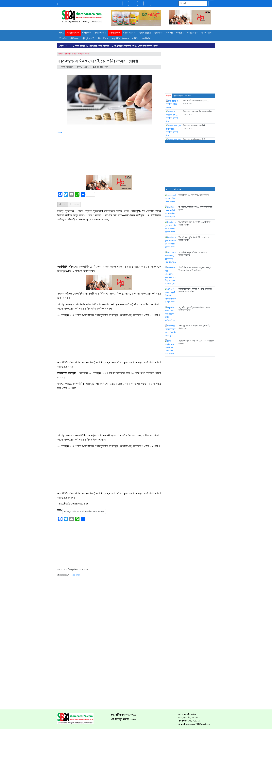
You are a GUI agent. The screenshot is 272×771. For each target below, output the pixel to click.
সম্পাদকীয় (179, 33)
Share (59, 132)
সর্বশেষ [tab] (168, 96)
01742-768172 (193, 721)
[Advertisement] (109, 154)
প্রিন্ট (106, 67)
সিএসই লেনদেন (206, 33)
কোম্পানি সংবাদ (114, 33)
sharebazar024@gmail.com (198, 724)
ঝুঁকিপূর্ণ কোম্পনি (88, 38)
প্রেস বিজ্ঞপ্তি (146, 38)
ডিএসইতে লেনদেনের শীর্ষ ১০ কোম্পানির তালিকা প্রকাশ (136, 46)
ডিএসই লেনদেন (192, 33)
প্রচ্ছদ (61, 33)
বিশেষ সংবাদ (158, 33)
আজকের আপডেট (73, 33)
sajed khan (75, 575)
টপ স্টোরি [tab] (188, 96)
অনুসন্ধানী (169, 33)
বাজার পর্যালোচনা (100, 33)
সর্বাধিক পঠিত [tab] (178, 96)
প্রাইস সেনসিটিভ (129, 33)
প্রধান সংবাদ (86, 33)
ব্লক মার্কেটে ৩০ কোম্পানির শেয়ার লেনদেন (92, 46)
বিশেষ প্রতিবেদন (145, 33)
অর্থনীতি (135, 38)
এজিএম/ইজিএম (102, 38)
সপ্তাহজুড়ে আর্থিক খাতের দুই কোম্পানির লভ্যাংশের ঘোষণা (84, 511)
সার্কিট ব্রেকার (74, 38)
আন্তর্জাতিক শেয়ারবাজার (120, 38)
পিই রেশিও (63, 38)
